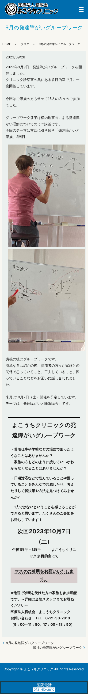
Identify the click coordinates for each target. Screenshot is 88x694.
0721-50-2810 (57, 618)
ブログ (25, 44)
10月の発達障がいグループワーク (57, 647)
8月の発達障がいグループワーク (30, 643)
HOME (6, 44)
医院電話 (44, 685)
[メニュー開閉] (81, 9)
